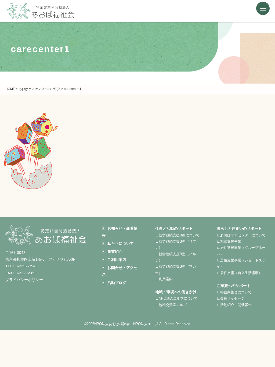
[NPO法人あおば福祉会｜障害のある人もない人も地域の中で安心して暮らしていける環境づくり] (40, 15)
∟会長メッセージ (231, 298)
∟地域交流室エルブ (171, 305)
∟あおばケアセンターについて (241, 235)
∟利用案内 (164, 279)
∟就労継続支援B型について (177, 235)
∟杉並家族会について (234, 292)
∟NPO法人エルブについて (176, 298)
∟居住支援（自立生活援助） (239, 273)
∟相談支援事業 (229, 241)
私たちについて (120, 243)
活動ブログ (116, 282)
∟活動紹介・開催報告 (234, 305)
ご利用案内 (116, 259)
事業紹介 (114, 251)
